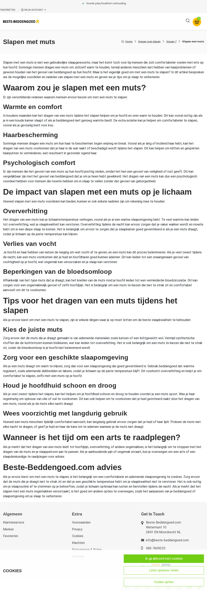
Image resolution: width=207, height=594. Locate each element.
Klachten (78, 543)
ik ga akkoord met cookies (164, 558)
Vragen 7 (171, 41)
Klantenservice (13, 522)
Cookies (77, 536)
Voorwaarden (81, 522)
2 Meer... (164, 21)
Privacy (77, 529)
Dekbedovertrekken (58, 21)
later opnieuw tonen (163, 570)
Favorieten (10, 536)
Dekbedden (87, 21)
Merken (8, 529)
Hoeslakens (110, 21)
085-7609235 (155, 548)
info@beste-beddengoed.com (167, 540)
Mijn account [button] (33, 9)
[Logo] (21, 21)
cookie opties (164, 582)
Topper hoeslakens (138, 21)
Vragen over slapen (149, 41)
